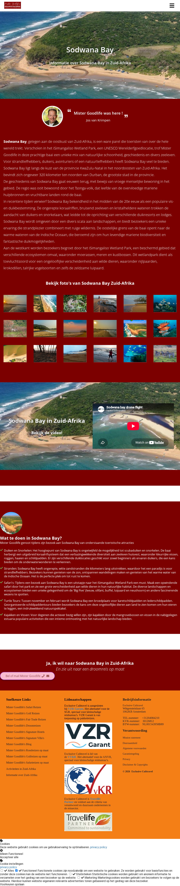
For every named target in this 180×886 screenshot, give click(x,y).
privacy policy (98, 847)
